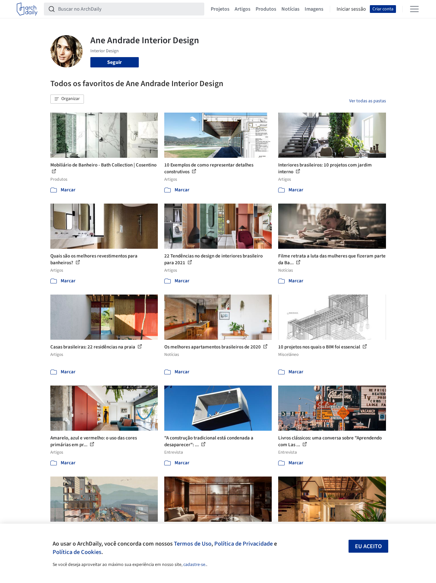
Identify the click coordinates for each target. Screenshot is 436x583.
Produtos (266, 9)
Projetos (220, 9)
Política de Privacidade (243, 543)
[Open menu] (414, 9)
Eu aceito (368, 546)
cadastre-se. (194, 564)
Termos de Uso (192, 543)
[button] (67, 99)
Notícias (290, 9)
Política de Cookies (77, 552)
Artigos (242, 9)
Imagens (314, 9)
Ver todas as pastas (367, 101)
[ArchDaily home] (27, 9)
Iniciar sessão (351, 9)
